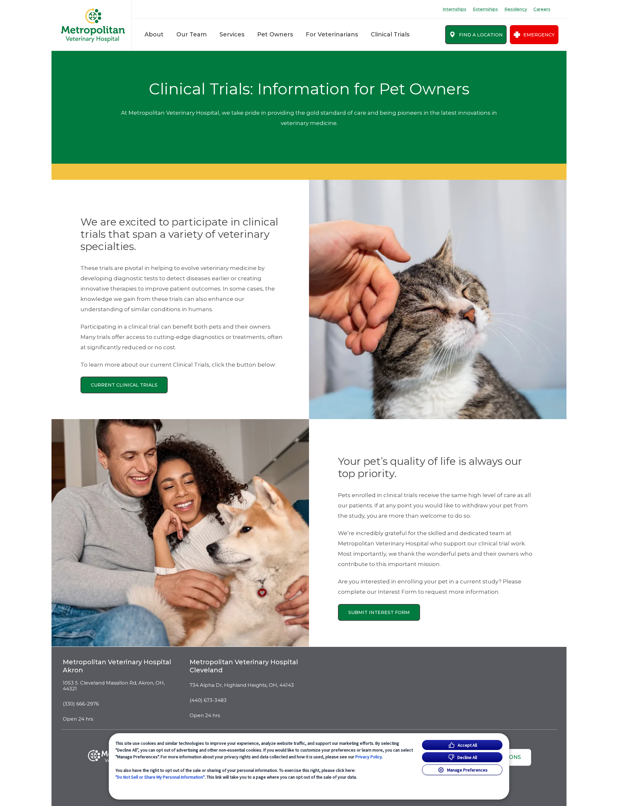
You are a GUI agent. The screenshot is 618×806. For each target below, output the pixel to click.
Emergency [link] (539, 35)
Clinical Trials (390, 34)
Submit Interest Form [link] (379, 612)
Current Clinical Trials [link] (124, 385)
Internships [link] (454, 9)
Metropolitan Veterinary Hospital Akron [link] (117, 666)
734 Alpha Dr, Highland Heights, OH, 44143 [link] (242, 685)
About (154, 34)
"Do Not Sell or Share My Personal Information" (160, 777)
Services (232, 34)
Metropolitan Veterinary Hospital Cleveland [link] (244, 666)
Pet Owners (275, 34)
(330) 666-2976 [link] (81, 704)
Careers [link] (541, 9)
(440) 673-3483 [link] (208, 700)
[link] (93, 25)
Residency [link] (515, 9)
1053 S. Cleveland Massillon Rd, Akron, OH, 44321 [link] (114, 686)
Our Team (191, 34)
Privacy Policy (368, 757)
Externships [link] (485, 9)
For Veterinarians (332, 34)
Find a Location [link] (481, 35)
